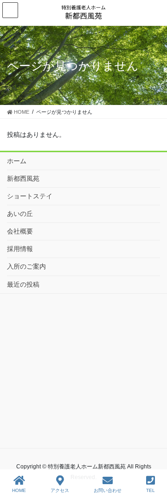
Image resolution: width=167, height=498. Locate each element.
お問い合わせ (108, 490)
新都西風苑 (23, 178)
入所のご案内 (26, 266)
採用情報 (20, 248)
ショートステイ (29, 196)
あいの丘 (20, 213)
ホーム (16, 161)
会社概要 (20, 231)
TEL (150, 490)
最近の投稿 (23, 284)
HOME (19, 490)
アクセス (60, 490)
